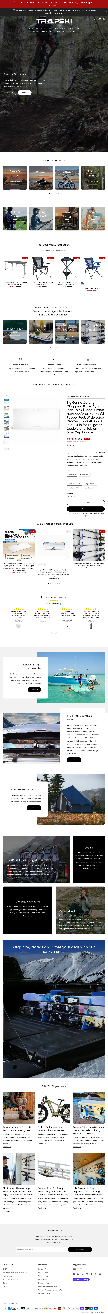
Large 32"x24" (88, 488)
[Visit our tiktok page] (91, 1274)
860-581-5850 (78, 1269)
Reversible (72, 475)
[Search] (94, 19)
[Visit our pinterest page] (87, 1274)
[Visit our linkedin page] (82, 1274)
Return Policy (43, 1280)
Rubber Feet (84, 475)
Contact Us (42, 1269)
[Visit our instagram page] (78, 1274)
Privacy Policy (43, 1276)
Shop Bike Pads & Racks (88, 872)
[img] (54, 600)
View (15, 187)
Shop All (10, 92)
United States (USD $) (10, 1304)
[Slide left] (6, 396)
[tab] (49, 193)
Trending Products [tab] (59, 251)
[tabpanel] (54, 277)
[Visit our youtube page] (100, 1274)
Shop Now (34, 689)
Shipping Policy (43, 1283)
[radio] (83, 283)
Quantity (70, 493)
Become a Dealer (44, 1294)
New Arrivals (73, 28)
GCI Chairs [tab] (46, 251)
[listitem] (54, 4)
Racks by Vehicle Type (42, 31)
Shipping (69, 442)
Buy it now (86, 509)
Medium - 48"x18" (74, 484)
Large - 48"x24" (90, 484)
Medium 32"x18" (74, 488)
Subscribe (80, 1249)
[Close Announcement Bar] (106, 3)
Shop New (24, 93)
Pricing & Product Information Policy (51, 1290)
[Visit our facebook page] (74, 1274)
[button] (52, 632)
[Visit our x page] (96, 1274)
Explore (60, 31)
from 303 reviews (52, 604)
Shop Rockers (28, 919)
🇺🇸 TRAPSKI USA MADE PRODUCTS (49, 28)
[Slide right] (6, 454)
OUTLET (56, 5)
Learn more (83, 466)
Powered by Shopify (87, 1313)
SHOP (29, 28)
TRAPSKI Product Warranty (47, 1287)
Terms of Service (44, 1273)
